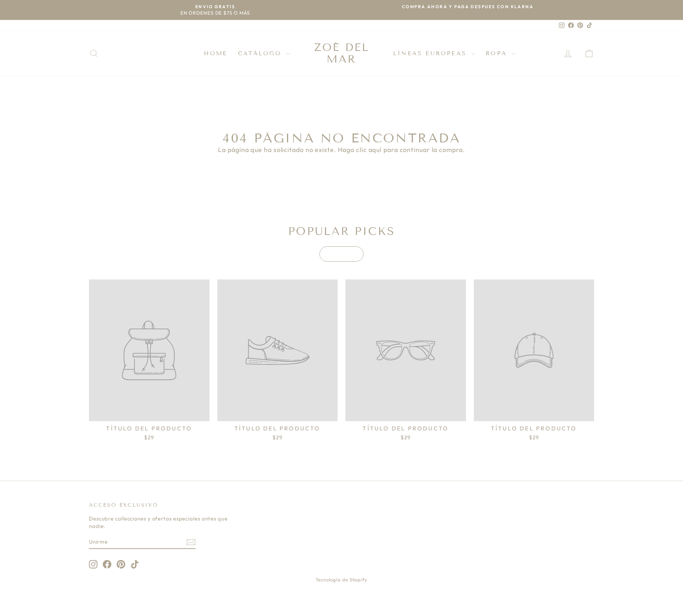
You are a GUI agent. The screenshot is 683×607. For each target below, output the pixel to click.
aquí (375, 150)
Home (215, 53)
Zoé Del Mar (341, 53)
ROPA (498, 53)
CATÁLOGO (261, 53)
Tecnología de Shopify (341, 579)
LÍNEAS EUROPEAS (431, 53)
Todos (341, 254)
